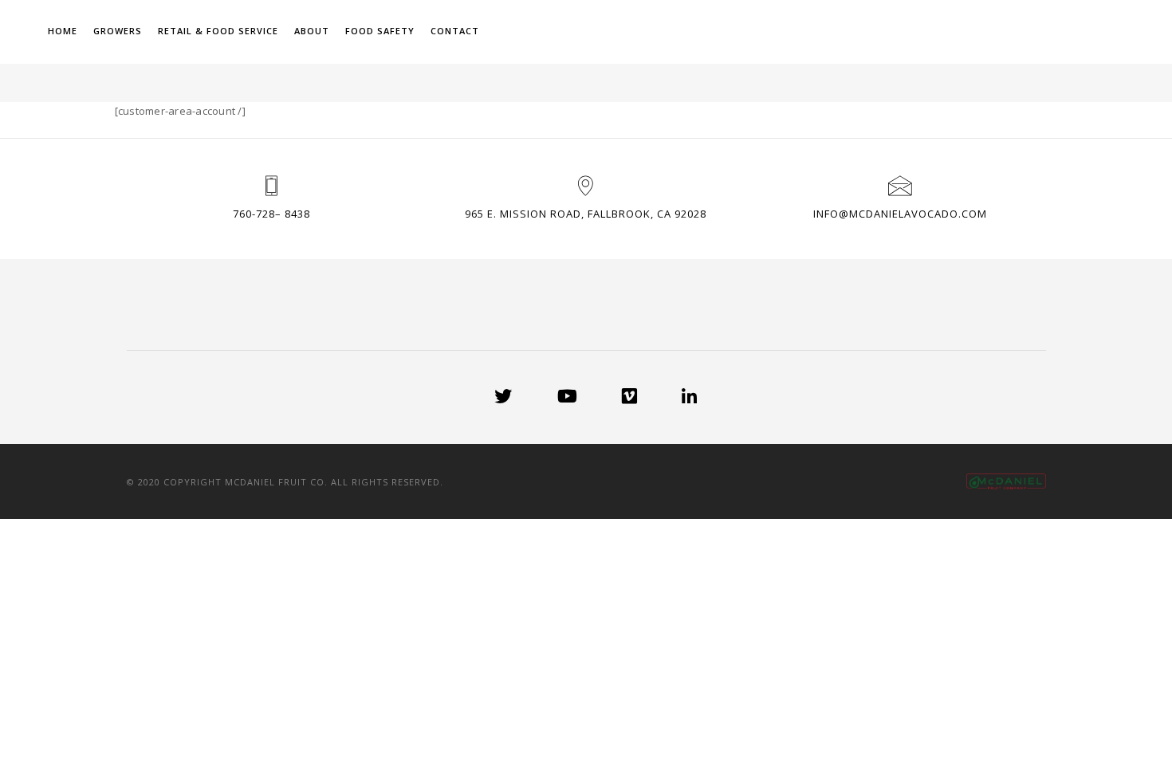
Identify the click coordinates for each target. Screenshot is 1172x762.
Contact (640, 31)
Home (248, 31)
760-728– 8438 (271, 213)
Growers (303, 31)
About (497, 31)
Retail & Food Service (404, 31)
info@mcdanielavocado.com (900, 213)
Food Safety (565, 31)
